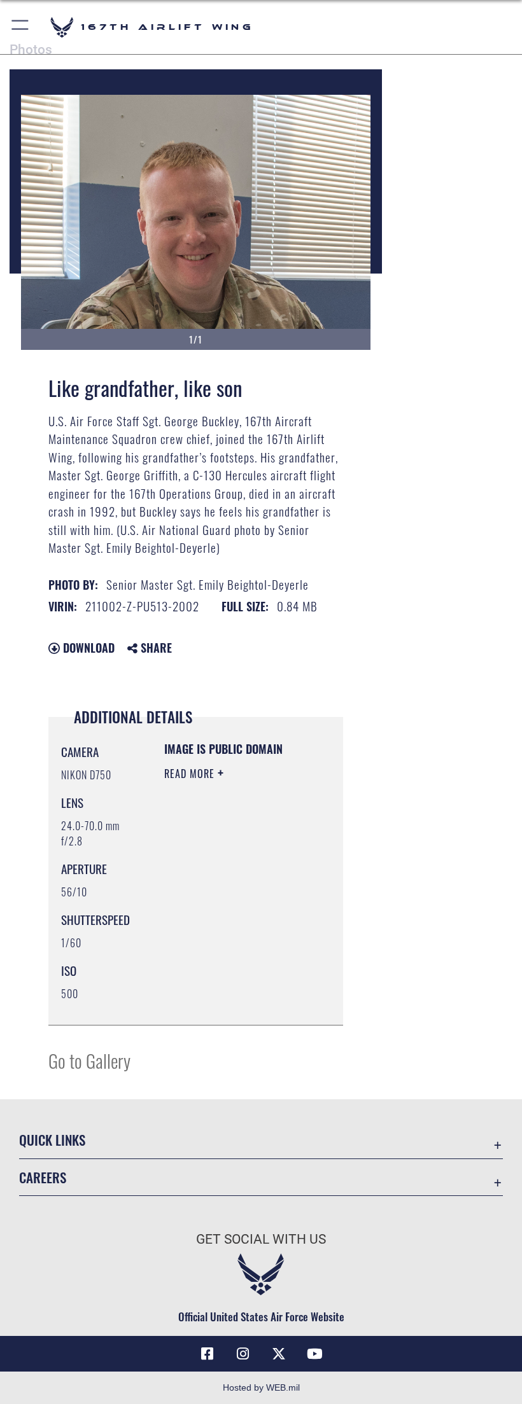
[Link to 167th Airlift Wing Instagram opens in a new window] (243, 1353)
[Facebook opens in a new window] (207, 1353)
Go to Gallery (89, 1060)
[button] (20, 27)
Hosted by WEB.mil (261, 1387)
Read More (191, 773)
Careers (42, 1177)
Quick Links (52, 1140)
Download (87, 647)
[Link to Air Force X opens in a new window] (278, 1353)
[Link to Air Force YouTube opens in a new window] (314, 1353)
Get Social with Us (261, 1239)
